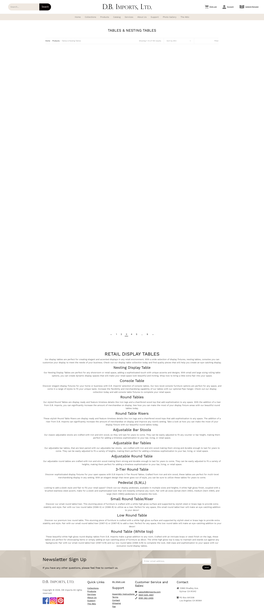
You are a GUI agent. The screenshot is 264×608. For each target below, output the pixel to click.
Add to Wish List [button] (72, 87)
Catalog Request (251, 7)
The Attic (91, 604)
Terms (115, 597)
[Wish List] (207, 7)
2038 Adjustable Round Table (191, 127)
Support (91, 600)
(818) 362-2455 (145, 598)
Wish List (213, 7)
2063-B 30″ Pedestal (132, 315)
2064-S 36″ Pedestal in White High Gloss (191, 315)
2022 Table (72, 77)
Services (91, 594)
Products (91, 591)
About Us (92, 597)
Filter (216, 41)
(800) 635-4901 (146, 595)
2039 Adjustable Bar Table (72, 189)
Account (230, 7)
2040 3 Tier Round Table (132, 218)
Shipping (116, 603)
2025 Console (132, 73)
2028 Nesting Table (191, 77)
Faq (114, 606)
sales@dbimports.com (149, 592)
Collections (93, 588)
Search (45, 7)
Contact (116, 600)
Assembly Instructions (123, 594)
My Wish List (118, 582)
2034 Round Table (132, 125)
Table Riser (191, 187)
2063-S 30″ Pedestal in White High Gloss (72, 301)
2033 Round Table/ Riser (72, 136)
